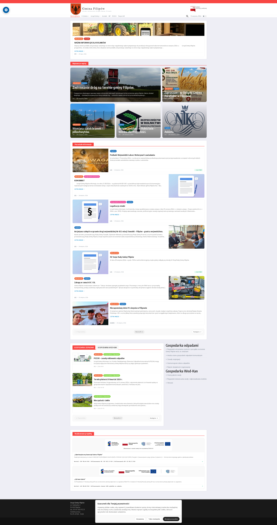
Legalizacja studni (117, 206)
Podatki (87, 39)
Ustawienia (140, 519)
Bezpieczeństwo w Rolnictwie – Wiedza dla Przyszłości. (136, 130)
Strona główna (75, 16)
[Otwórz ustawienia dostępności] (6, 9)
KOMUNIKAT (79, 180)
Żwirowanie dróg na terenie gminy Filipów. (103, 87)
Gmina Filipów (93, 8)
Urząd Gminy (95, 16)
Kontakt (104, 16)
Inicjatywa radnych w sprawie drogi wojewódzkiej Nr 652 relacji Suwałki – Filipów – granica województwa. (118, 231)
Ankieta (169, 132)
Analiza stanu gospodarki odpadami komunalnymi (184, 355)
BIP (109, 16)
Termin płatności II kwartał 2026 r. (108, 379)
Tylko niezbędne (154, 519)
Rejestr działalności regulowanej (178, 367)
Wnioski (170, 383)
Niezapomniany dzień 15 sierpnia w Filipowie (128, 308)
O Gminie (84, 16)
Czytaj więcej (78, 51)
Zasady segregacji (173, 359)
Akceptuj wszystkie (171, 519)
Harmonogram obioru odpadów (178, 363)
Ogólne (84, 83)
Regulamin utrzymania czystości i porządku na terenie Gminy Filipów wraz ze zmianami (185, 350)
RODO (114, 16)
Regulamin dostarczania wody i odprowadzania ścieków (187, 379)
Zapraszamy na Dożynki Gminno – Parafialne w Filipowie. (184, 94)
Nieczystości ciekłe (102, 400)
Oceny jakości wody (174, 375)
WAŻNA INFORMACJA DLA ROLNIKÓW (90, 42)
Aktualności (79, 39)
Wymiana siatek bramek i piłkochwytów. (87, 130)
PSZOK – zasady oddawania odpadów (109, 358)
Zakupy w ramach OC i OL (84, 282)
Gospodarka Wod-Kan (92, 176)
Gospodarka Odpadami (111, 354)
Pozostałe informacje (83, 144)
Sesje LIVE (121, 16)
